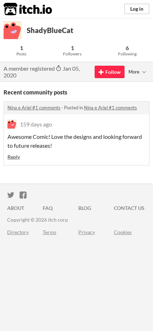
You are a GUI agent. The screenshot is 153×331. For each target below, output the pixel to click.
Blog (84, 208)
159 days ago (36, 124)
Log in (136, 9)
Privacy (86, 232)
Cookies (123, 232)
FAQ (48, 208)
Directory (18, 232)
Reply (13, 157)
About (15, 208)
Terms (49, 232)
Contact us (129, 208)
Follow (113, 72)
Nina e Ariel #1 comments (33, 107)
